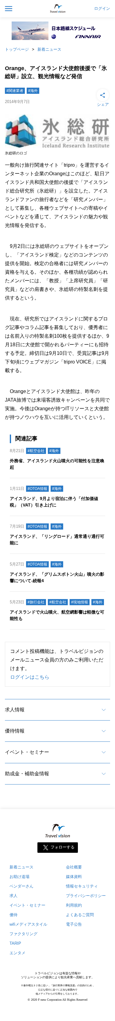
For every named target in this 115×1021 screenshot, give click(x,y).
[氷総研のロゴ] (57, 146)
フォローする (63, 847)
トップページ (17, 49)
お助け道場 (19, 876)
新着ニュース (49, 49)
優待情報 (15, 730)
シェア (103, 104)
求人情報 (15, 709)
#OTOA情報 (37, 489)
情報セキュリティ (82, 886)
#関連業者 (14, 91)
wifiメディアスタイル (28, 924)
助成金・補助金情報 (27, 773)
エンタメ (17, 953)
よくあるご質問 (80, 914)
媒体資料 (74, 876)
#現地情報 (79, 602)
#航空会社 (36, 451)
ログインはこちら (29, 677)
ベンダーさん (21, 886)
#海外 (33, 91)
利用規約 (74, 905)
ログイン (102, 8)
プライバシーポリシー (86, 895)
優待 (13, 914)
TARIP (15, 943)
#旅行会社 (36, 602)
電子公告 (74, 924)
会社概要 (74, 867)
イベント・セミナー (27, 752)
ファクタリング (23, 934)
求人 (13, 895)
